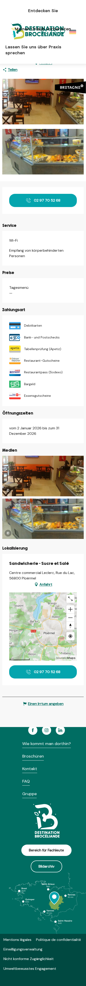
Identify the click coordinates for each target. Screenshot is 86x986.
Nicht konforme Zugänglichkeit (28, 958)
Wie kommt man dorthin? (46, 743)
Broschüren (33, 756)
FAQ (26, 781)
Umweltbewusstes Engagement (29, 968)
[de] (73, 31)
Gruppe (29, 793)
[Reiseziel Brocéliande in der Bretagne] (34, 31)
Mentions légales (17, 939)
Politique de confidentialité (58, 939)
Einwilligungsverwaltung (22, 949)
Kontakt (29, 768)
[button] (73, 31)
